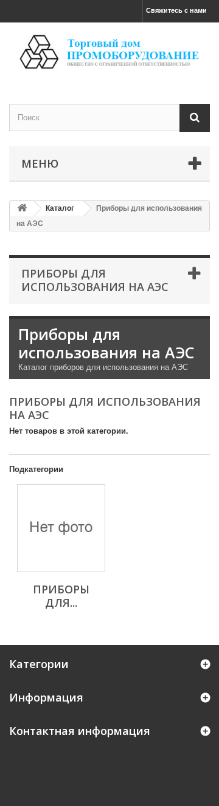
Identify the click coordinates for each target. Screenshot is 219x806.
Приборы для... (61, 596)
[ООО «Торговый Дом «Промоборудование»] (109, 52)
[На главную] (21, 208)
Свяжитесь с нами (176, 10)
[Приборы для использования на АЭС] (61, 528)
